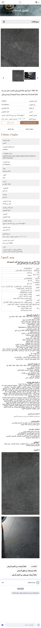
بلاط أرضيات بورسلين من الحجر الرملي (24, 575)
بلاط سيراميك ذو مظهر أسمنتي (27, 570)
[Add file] (38, 625)
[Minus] (3, 582)
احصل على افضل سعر (29, 122)
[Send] (2, 625)
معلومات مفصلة (29, 129)
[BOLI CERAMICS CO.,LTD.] (20, 2)
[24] (19, 48)
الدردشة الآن (10, 122)
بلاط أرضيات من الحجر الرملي (16, 566)
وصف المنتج (11, 129)
